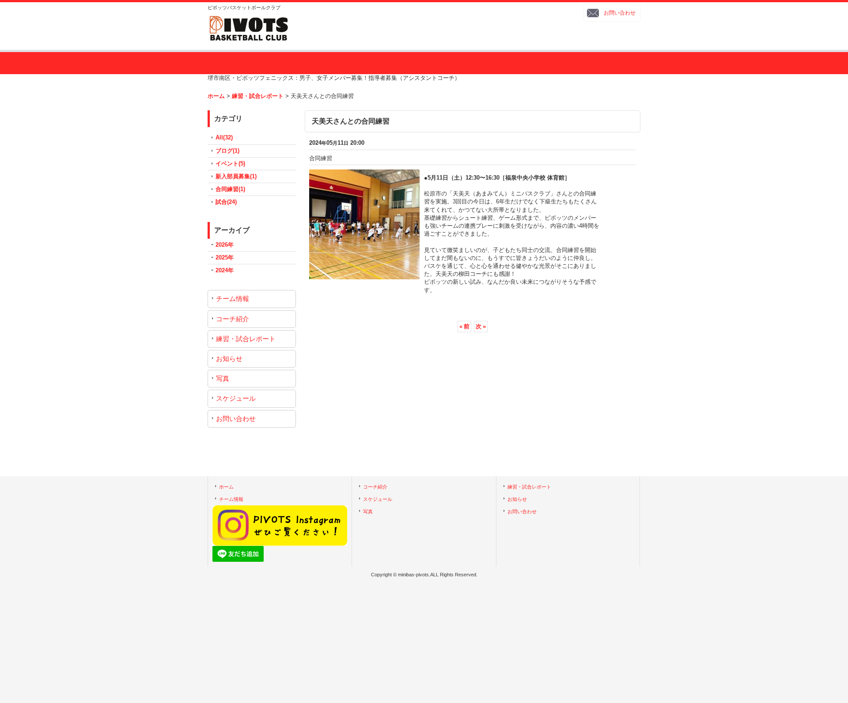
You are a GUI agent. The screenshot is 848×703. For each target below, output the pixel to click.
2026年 (225, 244)
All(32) (224, 137)
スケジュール (236, 398)
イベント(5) (230, 163)
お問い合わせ (620, 13)
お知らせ (229, 358)
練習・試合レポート (246, 338)
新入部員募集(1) (236, 176)
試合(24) (226, 202)
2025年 (225, 257)
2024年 (225, 270)
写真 (222, 378)
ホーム (226, 486)
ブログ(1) (227, 150)
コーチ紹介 (232, 319)
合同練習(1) (230, 189)
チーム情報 (232, 298)
